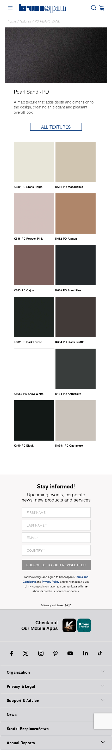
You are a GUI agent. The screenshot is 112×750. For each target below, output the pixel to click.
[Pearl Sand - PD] (56, 55)
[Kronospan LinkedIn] (85, 653)
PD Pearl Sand (47, 21)
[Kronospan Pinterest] (55, 653)
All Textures (56, 127)
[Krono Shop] (101, 7)
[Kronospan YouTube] (70, 653)
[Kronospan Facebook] (11, 653)
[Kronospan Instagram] (40, 653)
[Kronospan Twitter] (25, 653)
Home (12, 21)
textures (25, 21)
